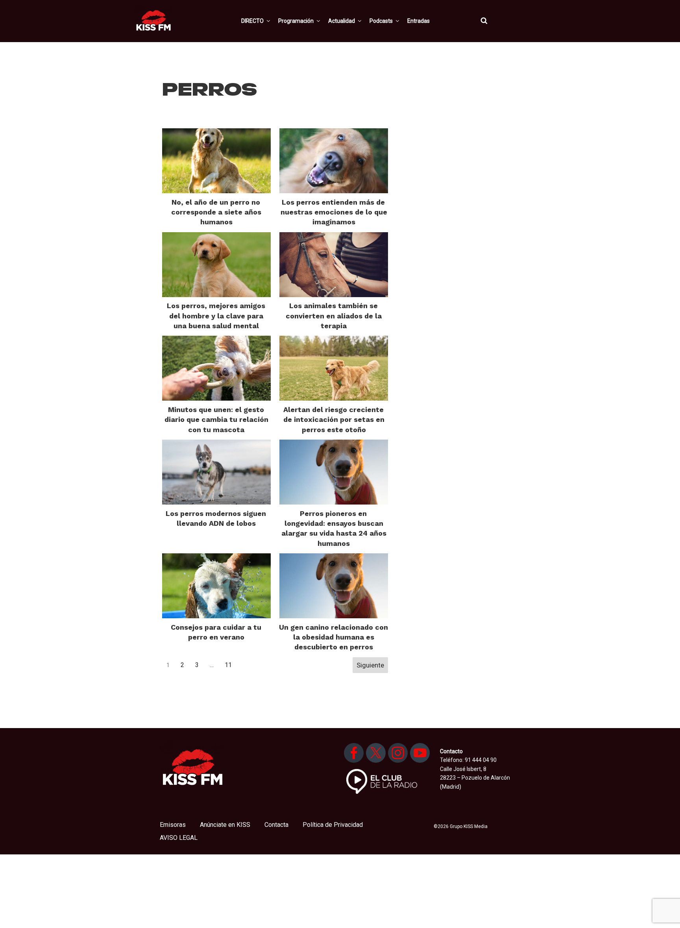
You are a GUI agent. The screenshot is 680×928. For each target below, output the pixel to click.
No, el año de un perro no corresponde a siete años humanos (216, 212)
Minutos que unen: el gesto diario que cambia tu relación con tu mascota (216, 419)
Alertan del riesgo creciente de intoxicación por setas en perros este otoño (333, 419)
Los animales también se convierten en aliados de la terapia (334, 315)
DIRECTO (252, 21)
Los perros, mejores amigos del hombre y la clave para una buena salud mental (216, 315)
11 (228, 665)
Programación (296, 21)
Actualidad (341, 21)
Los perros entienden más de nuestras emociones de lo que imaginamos (334, 212)
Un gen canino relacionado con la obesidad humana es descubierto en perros (333, 637)
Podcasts (381, 21)
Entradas (418, 21)
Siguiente (370, 665)
